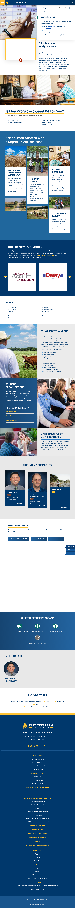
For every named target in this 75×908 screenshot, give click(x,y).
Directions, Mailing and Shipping (37, 899)
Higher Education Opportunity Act (37, 812)
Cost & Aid (37, 857)
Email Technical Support (37, 759)
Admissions (37, 851)
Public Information (37, 875)
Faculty (67, 8)
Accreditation (37, 830)
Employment (37, 882)
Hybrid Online (52, 26)
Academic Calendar (37, 826)
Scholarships (56, 539)
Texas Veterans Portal (38, 889)
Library (37, 842)
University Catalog (37, 783)
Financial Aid (38, 539)
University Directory (38, 739)
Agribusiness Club (11, 411)
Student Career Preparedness (45, 255)
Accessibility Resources (37, 801)
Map (37, 868)
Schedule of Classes (37, 780)
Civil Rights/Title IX (37, 805)
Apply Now (37, 861)
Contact (47, 11)
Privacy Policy (37, 815)
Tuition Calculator (18, 539)
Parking (37, 871)
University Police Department (37, 787)
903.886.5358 (49, 701)
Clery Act (37, 808)
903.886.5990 (60, 701)
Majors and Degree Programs (37, 846)
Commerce (48, 28)
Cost (43, 11)
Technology (37, 756)
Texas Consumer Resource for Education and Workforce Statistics (37, 886)
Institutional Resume (37, 838)
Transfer (37, 854)
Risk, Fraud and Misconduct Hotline (37, 818)
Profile (20, 503)
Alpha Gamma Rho (11, 420)
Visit (37, 865)
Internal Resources (37, 762)
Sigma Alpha (9, 416)
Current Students (38, 773)
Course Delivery (59, 8)
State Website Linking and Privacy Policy (37, 822)
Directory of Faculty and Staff (37, 878)
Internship (51, 8)
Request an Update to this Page (37, 766)
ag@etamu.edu (39, 704)
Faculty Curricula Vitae (37, 834)
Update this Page (37, 769)
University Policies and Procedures (37, 798)
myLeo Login (38, 777)
